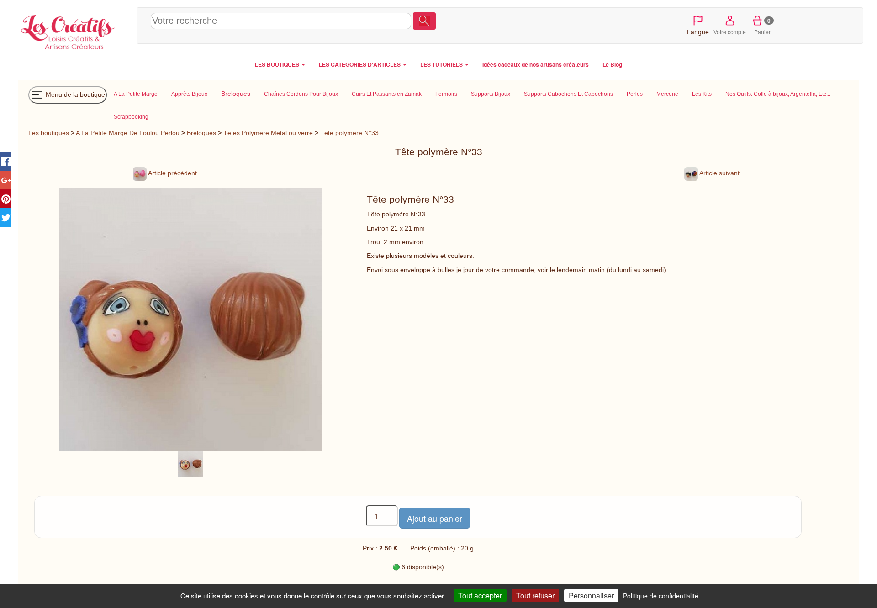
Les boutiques (48, 132)
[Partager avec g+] (5, 180)
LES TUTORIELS (442, 64)
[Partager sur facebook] (5, 161)
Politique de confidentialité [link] (660, 595)
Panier (762, 26)
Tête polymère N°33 (349, 132)
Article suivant (719, 173)
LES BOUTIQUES (278, 64)
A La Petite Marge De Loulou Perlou (128, 132)
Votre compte (729, 32)
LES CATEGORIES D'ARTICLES (360, 64)
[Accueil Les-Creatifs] (75, 30)
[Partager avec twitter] (5, 217)
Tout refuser (535, 595)
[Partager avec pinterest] (5, 198)
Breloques (201, 132)
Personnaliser (591, 595)
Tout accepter (480, 595)
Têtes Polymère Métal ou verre (268, 132)
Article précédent (172, 173)
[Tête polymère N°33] (190, 463)
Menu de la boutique (74, 94)
